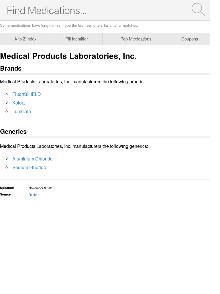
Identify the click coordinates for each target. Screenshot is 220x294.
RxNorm (34, 194)
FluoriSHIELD (26, 94)
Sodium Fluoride (29, 167)
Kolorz (18, 102)
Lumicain (21, 111)
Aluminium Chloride (32, 158)
